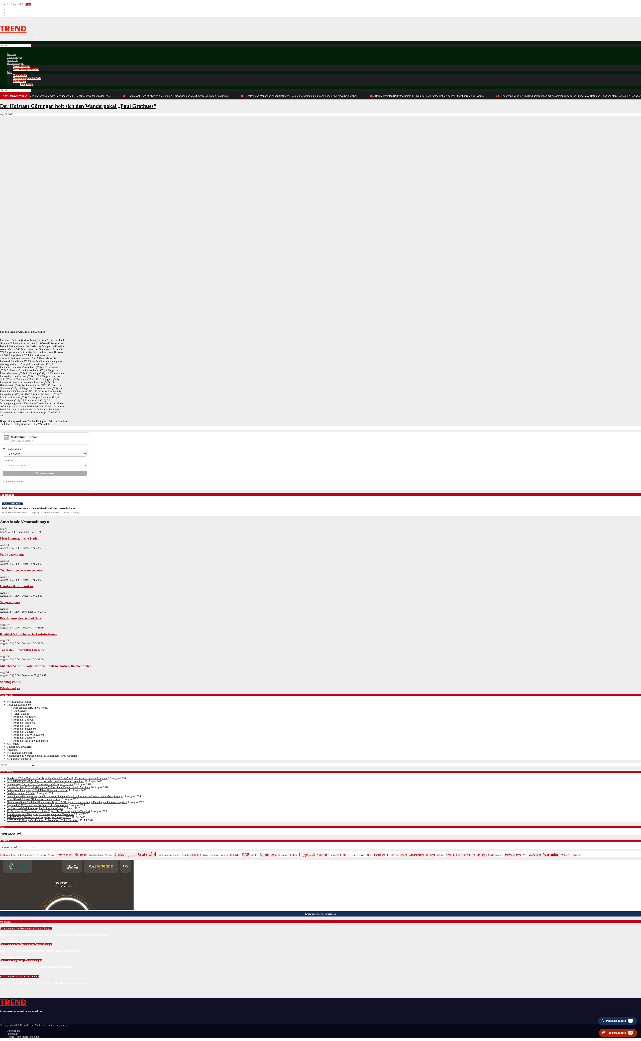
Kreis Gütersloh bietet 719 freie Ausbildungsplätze (33, 799)
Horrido (185, 855)
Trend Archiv (20, 75)
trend (518, 854)
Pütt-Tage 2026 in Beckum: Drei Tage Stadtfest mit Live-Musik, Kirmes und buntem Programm (57, 778)
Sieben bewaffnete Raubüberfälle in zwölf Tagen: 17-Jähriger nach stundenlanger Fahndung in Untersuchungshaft (67, 802)
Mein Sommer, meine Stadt (18, 538)
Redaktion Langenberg (19, 704)
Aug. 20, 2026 (7, 957)
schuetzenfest (466, 854)
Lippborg (293, 855)
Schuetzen (451, 854)
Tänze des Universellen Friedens (22, 650)
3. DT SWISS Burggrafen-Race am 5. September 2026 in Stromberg (43, 820)
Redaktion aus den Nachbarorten (30, 740)
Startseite (11, 54)
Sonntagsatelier (10, 682)
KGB (246, 854)
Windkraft (577, 855)
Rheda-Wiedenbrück (412, 854)
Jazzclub (195, 854)
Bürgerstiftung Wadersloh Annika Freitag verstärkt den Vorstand (34, 421)
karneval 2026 (227, 855)
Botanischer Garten (96, 855)
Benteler (60, 854)
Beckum (51, 855)
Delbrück (108, 855)
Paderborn (379, 854)
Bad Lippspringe (7, 855)
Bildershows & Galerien (19, 746)
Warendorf (551, 854)
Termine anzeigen (45, 473)
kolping (254, 855)
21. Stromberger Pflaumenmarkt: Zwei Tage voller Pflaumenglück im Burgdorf (48, 811)
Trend (13, 29)
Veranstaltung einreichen (26, 69)
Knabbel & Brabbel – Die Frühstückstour (28, 634)
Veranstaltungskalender (19, 701)
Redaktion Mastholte (24, 722)
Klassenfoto (13, 743)
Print (9, 72)
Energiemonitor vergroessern (320, 914)
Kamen (205, 855)
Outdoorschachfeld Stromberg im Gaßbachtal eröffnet (35, 808)
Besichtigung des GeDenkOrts (20, 618)
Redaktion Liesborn (23, 719)
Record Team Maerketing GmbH (24, 1036)
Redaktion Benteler (23, 731)
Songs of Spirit (10, 602)
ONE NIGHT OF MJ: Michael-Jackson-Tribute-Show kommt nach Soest (45, 781)
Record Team (392, 855)
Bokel (83, 854)
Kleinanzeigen (14, 57)
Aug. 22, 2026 (7, 941)
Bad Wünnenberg (26, 855)
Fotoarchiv (12, 60)
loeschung (12, 749)
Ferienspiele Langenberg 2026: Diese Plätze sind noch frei (37, 790)
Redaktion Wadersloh (24, 716)
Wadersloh (535, 854)
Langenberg (26, 84)
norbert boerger (359, 855)
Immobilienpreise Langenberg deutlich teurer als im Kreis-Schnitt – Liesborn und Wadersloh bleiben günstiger (65, 796)
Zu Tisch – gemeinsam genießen (22, 570)
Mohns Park (336, 855)
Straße (8, 460)
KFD (237, 855)
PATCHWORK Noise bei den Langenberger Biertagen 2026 (39, 817)
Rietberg (430, 854)
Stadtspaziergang (12, 554)
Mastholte (322, 854)
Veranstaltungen (15, 63)
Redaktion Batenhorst (24, 737)
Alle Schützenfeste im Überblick (30, 707)
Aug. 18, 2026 (7, 989)
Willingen (566, 855)
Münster (346, 855)
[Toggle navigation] (1, 43)
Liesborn (282, 855)
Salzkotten (441, 855)
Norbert (20, 941)
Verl (525, 855)
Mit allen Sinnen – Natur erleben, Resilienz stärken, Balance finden (45, 666)
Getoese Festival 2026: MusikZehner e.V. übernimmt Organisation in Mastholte (48, 787)
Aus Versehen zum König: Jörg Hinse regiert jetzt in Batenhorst (40, 814)
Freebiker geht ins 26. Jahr (21, 793)
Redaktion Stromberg (24, 728)
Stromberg (509, 854)
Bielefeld (72, 854)
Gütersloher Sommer (169, 855)
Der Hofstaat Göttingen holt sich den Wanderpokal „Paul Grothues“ (78, 106)
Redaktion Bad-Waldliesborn (28, 734)
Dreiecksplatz (125, 854)
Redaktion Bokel (22, 725)
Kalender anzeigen (10, 688)
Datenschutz (13, 1030)
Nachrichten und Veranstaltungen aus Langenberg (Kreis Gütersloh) (42, 755)
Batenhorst (41, 855)
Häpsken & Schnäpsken (16, 586)
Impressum (12, 1033)
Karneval (214, 855)
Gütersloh (147, 854)
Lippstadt (307, 854)
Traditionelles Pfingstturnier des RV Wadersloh (24, 424)
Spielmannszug (495, 855)
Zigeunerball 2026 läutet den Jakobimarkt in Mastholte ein (37, 805)
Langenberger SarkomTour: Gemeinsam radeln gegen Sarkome (40, 784)
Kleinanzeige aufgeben (19, 758)
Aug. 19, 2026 (7, 973)
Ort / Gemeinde (12, 449)
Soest (482, 854)
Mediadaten (19, 81)
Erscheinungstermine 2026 (27, 78)
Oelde (370, 855)
